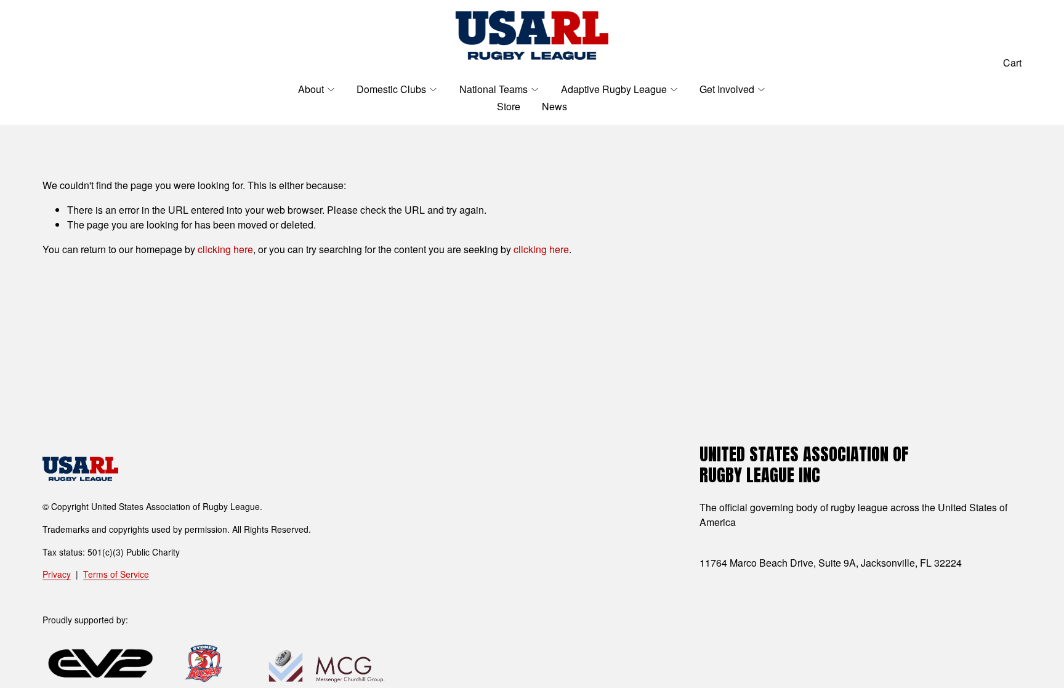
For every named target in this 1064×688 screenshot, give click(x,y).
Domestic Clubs (391, 89)
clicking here (225, 249)
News (554, 106)
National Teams (493, 89)
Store (508, 106)
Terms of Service (116, 574)
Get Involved (726, 89)
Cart (1012, 62)
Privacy (56, 574)
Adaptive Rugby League (614, 89)
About (311, 89)
